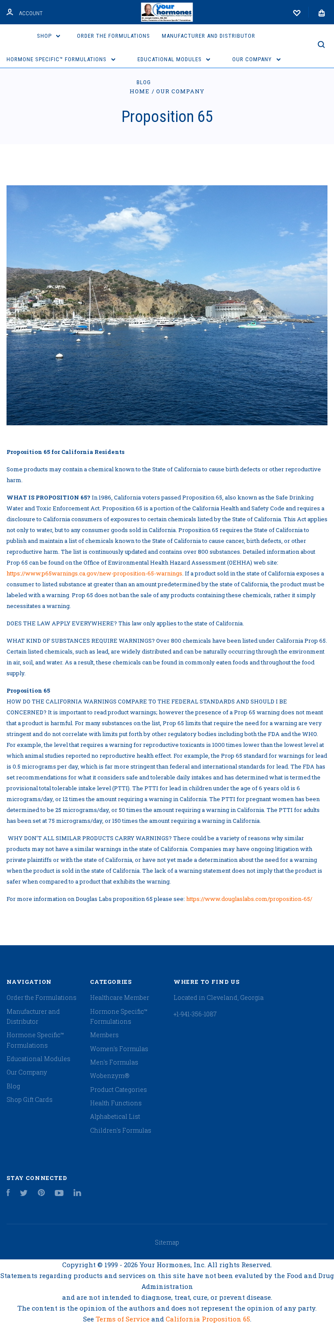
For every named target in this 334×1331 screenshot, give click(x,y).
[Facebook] (8, 1194)
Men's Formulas (114, 1062)
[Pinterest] (41, 1194)
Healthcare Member (119, 997)
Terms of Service (123, 1319)
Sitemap (167, 1242)
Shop (45, 36)
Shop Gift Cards (30, 1099)
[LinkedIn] (77, 1194)
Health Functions (116, 1103)
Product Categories (118, 1089)
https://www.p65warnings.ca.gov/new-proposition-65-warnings (94, 573)
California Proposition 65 (208, 1319)
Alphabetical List (115, 1116)
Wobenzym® (109, 1075)
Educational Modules (170, 59)
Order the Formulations (113, 36)
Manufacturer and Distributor (208, 36)
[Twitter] (24, 1194)
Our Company (253, 59)
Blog (144, 82)
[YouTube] (59, 1194)
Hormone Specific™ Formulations (57, 59)
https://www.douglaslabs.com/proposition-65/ (249, 899)
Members (104, 1035)
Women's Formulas (119, 1049)
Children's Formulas (120, 1130)
